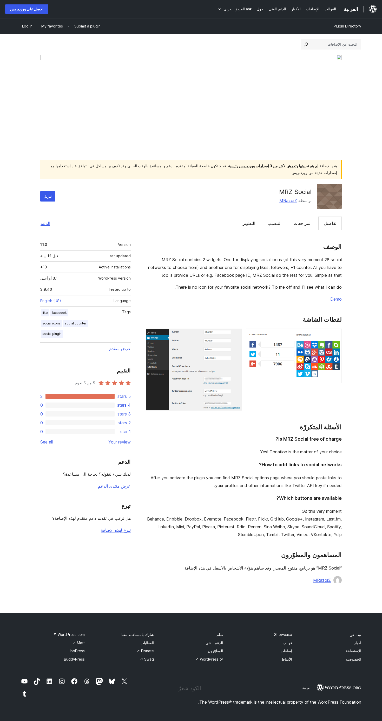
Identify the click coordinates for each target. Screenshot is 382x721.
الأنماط (286, 659)
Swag (147, 659)
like (45, 313)
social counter (76, 323)
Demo (336, 299)
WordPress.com (69, 634)
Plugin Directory (347, 26)
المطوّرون (215, 651)
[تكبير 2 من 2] (234, 335)
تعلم (219, 634)
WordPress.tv (209, 659)
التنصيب (274, 223)
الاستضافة (353, 651)
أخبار (357, 643)
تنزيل (48, 196)
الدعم (45, 223)
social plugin (52, 334)
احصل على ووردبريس (26, 9)
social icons (51, 323)
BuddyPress (74, 659)
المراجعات (303, 223)
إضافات (286, 651)
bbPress (77, 651)
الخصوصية (353, 659)
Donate (145, 651)
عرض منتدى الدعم (114, 486)
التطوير (249, 223)
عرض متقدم (120, 348)
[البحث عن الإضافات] (306, 44)
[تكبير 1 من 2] (334, 335)
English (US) (50, 301)
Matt (79, 643)
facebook (59, 313)
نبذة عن (355, 634)
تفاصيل (330, 223)
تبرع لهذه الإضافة (116, 530)
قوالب (287, 643)
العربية (307, 688)
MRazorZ (288, 200)
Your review (119, 442)
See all (46, 442)
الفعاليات (147, 643)
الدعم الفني (214, 643)
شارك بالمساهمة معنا (137, 634)
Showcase (283, 634)
